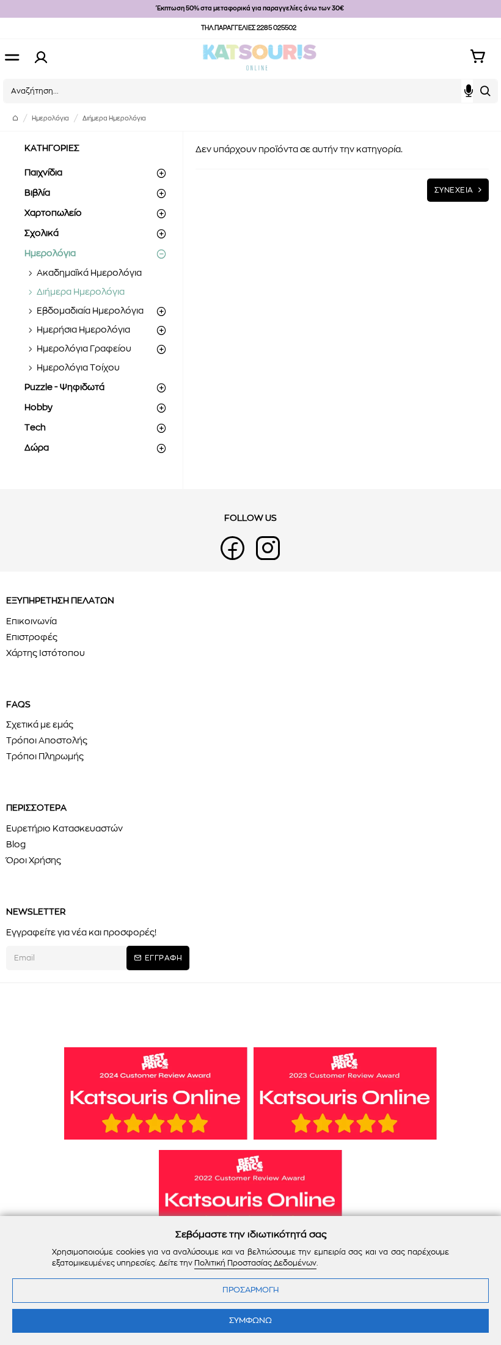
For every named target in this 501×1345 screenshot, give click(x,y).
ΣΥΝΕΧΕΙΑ (454, 190)
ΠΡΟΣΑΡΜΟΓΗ (250, 1290)
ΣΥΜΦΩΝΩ (250, 1321)
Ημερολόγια (50, 119)
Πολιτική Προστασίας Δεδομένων (255, 1263)
